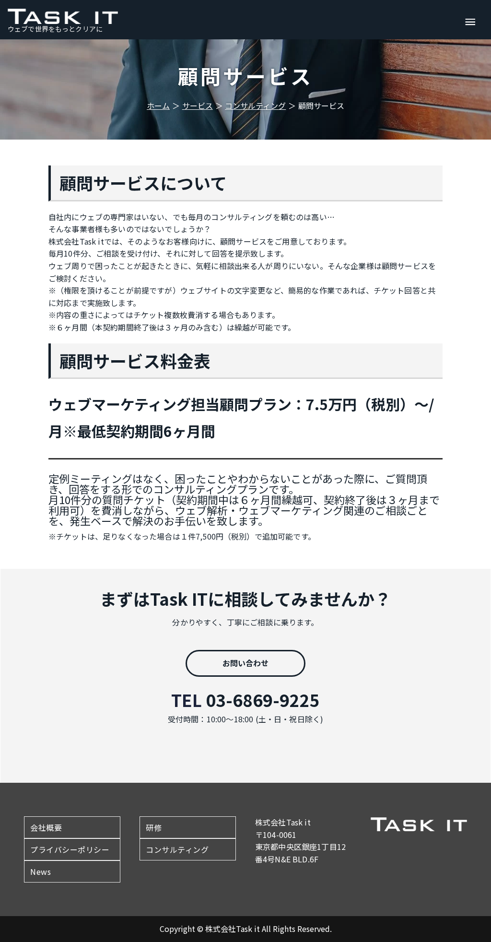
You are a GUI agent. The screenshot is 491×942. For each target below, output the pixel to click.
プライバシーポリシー (69, 849)
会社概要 (46, 827)
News (40, 871)
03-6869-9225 (263, 699)
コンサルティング (177, 849)
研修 (154, 827)
